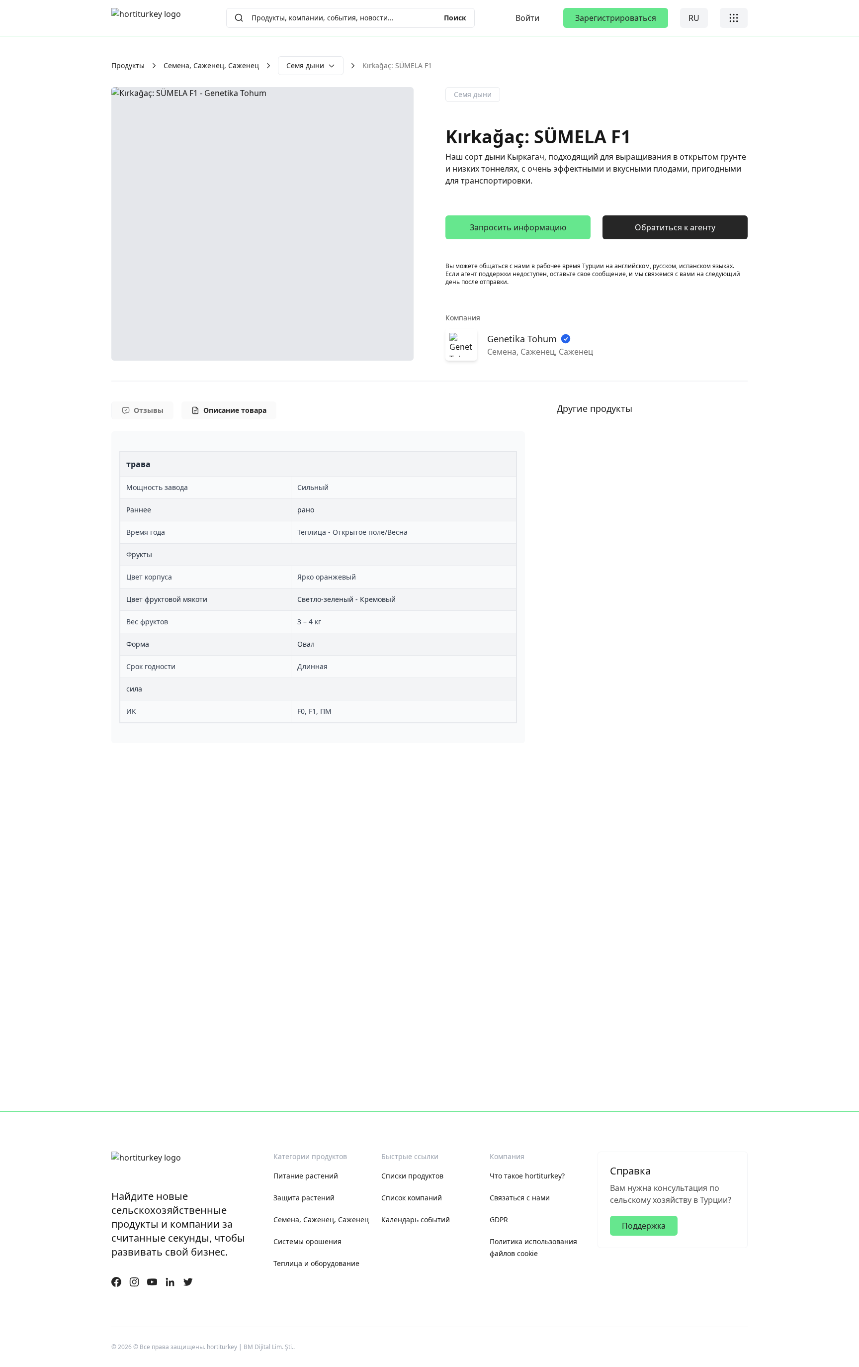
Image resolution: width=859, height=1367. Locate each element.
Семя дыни (305, 65)
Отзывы (149, 410)
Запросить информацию (518, 227)
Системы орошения (307, 1241)
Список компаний (411, 1197)
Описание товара (234, 410)
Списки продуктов (412, 1175)
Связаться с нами (520, 1197)
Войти (527, 17)
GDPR (499, 1219)
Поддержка (644, 1225)
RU (693, 17)
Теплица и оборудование (316, 1263)
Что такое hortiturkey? (527, 1175)
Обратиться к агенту (675, 227)
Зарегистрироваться (615, 17)
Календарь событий (415, 1219)
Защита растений (304, 1197)
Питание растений (305, 1175)
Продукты (128, 65)
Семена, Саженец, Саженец (211, 65)
